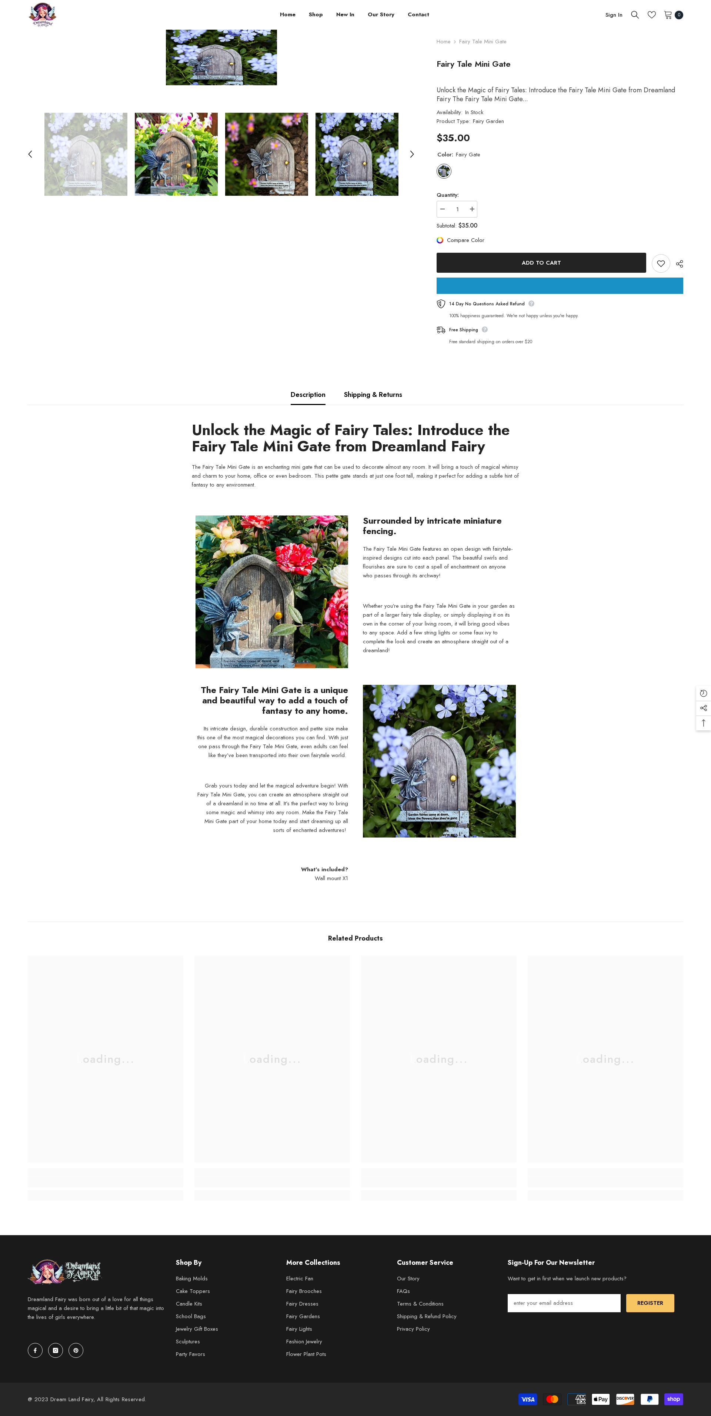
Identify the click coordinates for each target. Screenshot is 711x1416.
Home (444, 41)
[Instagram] (55, 1350)
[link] (105, 1182)
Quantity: (448, 195)
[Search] (635, 15)
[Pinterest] (76, 1350)
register (650, 1303)
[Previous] (30, 154)
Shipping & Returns (373, 394)
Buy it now (560, 286)
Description (308, 394)
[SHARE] (676, 264)
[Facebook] (35, 1350)
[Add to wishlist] (661, 263)
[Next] (412, 154)
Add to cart (541, 263)
